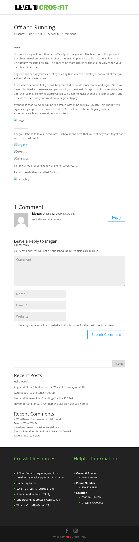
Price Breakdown (49, 427)
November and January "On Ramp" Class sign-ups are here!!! (51, 403)
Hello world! (21, 381)
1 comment (69, 34)
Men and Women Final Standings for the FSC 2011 (44, 398)
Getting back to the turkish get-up (34, 392)
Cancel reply (21, 245)
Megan (37, 214)
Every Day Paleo (25, 483)
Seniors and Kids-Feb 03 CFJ (33, 494)
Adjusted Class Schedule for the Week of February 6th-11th (50, 387)
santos (22, 34)
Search (119, 364)
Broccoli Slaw (32, 435)
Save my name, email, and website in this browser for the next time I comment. (66, 325)
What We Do (30, 423)
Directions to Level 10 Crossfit (54, 431)
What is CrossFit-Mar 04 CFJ (33, 505)
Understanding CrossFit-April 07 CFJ (38, 499)
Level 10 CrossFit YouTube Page (35, 488)
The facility (52, 34)
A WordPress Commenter (29, 419)
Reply (116, 217)
